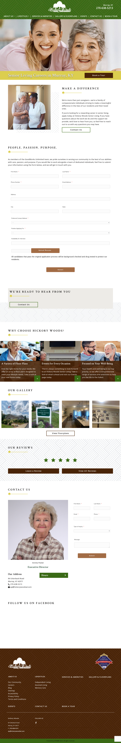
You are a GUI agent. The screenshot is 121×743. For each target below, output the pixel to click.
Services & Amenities (42, 16)
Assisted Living (41, 685)
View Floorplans (60, 433)
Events (83, 16)
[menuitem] (9, 16)
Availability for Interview (18, 238)
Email (76, 514)
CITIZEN (56, 741)
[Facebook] (36, 723)
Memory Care (40, 688)
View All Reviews (87, 471)
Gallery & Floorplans (66, 16)
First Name (15, 171)
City (12, 207)
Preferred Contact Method (19, 218)
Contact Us (96, 16)
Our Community (14, 682)
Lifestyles (22, 16)
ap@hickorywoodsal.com (21, 587)
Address (13, 194)
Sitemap (11, 691)
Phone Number (16, 182)
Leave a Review (34, 471)
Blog (10, 688)
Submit (60, 269)
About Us (8, 16)
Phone (96, 514)
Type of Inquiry (79, 526)
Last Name (66, 171)
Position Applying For (18, 228)
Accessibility (13, 693)
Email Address (67, 182)
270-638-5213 (104, 8)
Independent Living (43, 682)
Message (77, 539)
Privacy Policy (13, 696)
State (64, 207)
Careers (11, 685)
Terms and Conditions (17, 699)
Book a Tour (111, 16)
